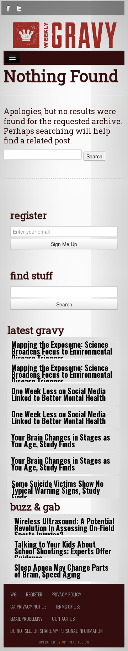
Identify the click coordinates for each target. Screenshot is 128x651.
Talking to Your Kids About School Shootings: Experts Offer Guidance (62, 551)
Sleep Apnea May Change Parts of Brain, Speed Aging (61, 571)
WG (13, 594)
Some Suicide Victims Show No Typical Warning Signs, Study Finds (57, 490)
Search (64, 304)
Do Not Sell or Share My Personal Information (56, 630)
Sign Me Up (64, 244)
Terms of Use (67, 606)
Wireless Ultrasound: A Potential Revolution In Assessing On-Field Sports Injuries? (64, 527)
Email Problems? (26, 618)
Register (34, 594)
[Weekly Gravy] (64, 35)
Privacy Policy (66, 594)
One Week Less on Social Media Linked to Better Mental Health (58, 394)
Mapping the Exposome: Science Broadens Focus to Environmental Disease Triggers (61, 351)
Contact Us (63, 618)
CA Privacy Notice (28, 606)
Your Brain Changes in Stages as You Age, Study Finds (60, 440)
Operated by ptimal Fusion (64, 641)
